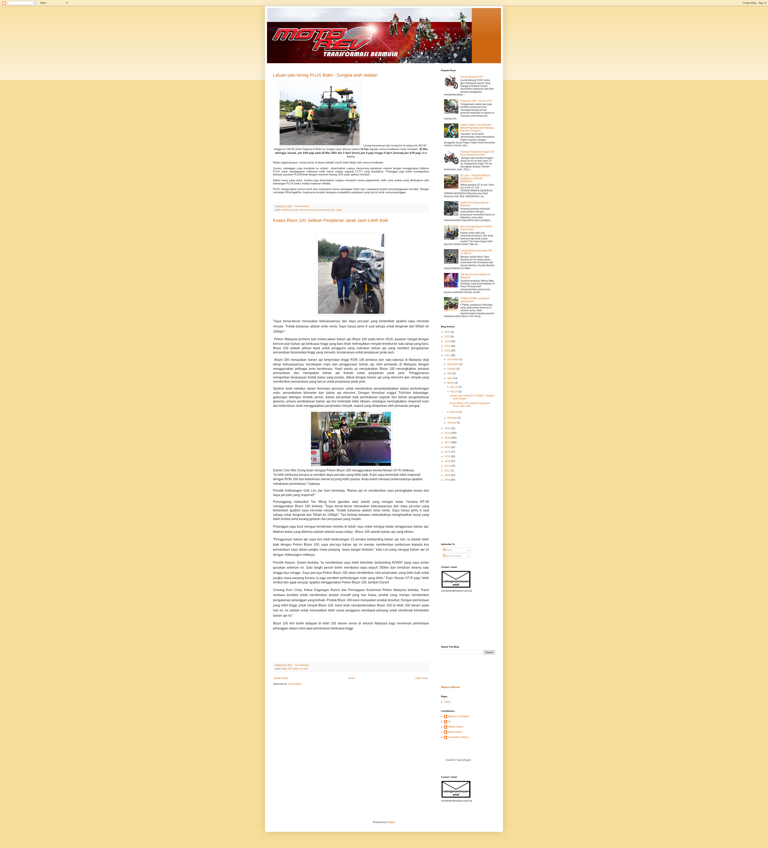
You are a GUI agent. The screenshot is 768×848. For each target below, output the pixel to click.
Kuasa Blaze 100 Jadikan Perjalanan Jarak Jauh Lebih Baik (330, 220)
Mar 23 (454, 391)
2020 (448, 428)
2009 (448, 475)
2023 (448, 346)
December (453, 359)
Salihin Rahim (455, 726)
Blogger (390, 822)
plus (333, 210)
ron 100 (304, 668)
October (452, 368)
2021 (448, 355)
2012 (448, 465)
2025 (448, 336)
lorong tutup (324, 210)
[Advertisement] (453, 512)
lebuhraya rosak (290, 210)
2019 (448, 433)
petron (296, 668)
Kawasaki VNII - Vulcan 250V (476, 100)
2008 (448, 479)
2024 (448, 341)
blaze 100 (287, 668)
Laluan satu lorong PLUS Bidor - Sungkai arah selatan (325, 75)
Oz (449, 721)
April (450, 378)
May (450, 373)
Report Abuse (450, 687)
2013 (448, 461)
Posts (449, 550)
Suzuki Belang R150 (471, 76)
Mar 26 (454, 387)
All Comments (453, 556)
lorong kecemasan (308, 210)
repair (339, 210)
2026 (448, 332)
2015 (448, 451)
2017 (448, 442)
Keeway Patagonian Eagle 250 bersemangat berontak (477, 153)
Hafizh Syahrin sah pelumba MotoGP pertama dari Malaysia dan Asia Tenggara (477, 127)
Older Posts (421, 678)
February (452, 417)
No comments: (302, 206)
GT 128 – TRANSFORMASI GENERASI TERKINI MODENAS (475, 178)
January (452, 422)
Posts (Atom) (295, 684)
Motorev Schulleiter (458, 716)
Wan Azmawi (455, 732)
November (453, 364)
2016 (448, 447)
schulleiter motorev (458, 737)
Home (351, 678)
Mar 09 (454, 412)
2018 (448, 437)
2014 (448, 456)
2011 (448, 470)
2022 (448, 350)
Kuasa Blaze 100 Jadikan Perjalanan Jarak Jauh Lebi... (470, 404)
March (451, 382)
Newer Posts (281, 678)
